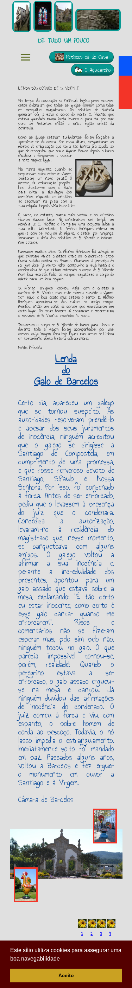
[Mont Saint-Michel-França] (43, 16)
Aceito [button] (66, 975)
